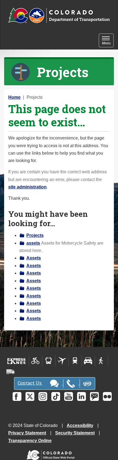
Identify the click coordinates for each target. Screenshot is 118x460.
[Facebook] (17, 396)
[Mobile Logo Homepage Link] (59, 15)
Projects (35, 235)
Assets (33, 258)
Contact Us (30, 383)
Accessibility (80, 425)
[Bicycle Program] (35, 360)
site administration (27, 187)
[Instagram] (42, 396)
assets (33, 243)
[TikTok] (55, 396)
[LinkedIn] (81, 396)
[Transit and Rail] (48, 360)
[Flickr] (107, 396)
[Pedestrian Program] (101, 360)
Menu (108, 41)
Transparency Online (30, 440)
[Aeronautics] (62, 360)
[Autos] (88, 360)
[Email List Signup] (94, 396)
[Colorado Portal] (52, 453)
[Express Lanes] (16, 360)
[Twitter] (29, 396)
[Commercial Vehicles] (10, 371)
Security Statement (75, 433)
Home (14, 97)
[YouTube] (68, 396)
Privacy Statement (27, 433)
